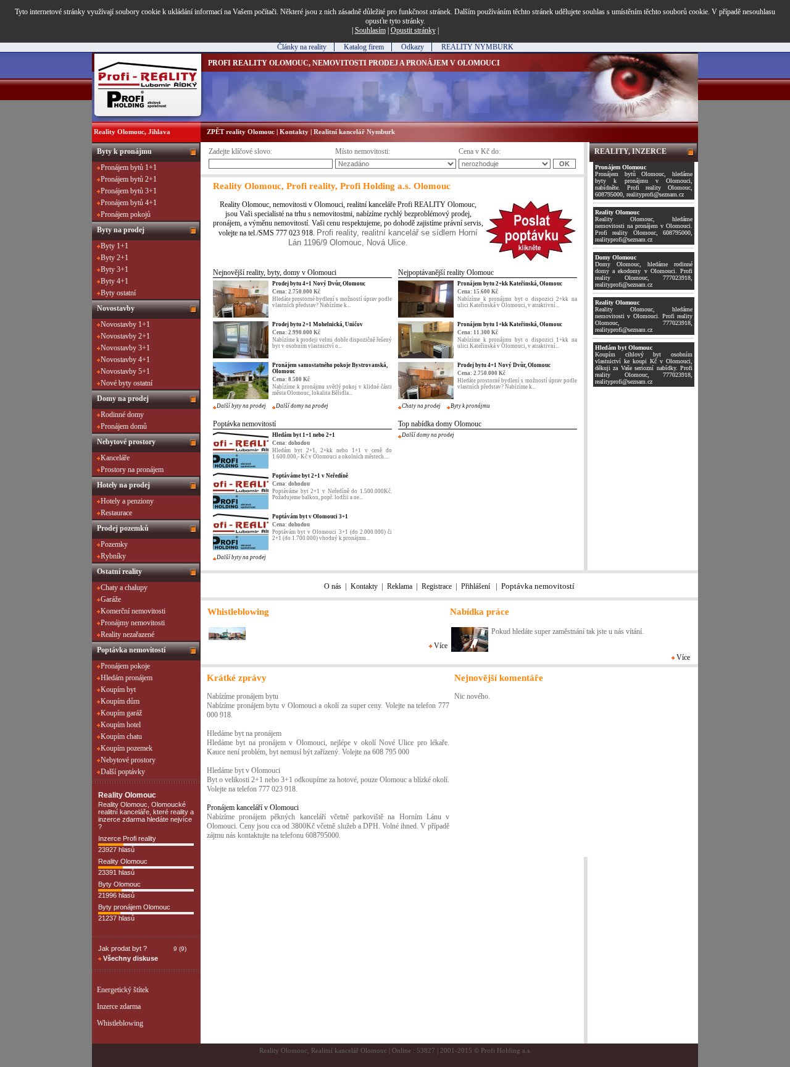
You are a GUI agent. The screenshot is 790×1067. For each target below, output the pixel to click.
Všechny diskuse (129, 958)
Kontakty (294, 131)
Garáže (111, 599)
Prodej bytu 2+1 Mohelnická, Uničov (317, 324)
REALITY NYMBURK (477, 47)
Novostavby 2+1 (125, 336)
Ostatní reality (119, 571)
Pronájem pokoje (125, 666)
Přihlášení (475, 586)
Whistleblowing (120, 1023)
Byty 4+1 (114, 281)
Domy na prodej (123, 398)
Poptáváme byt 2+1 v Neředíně (310, 476)
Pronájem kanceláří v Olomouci (253, 807)
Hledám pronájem (126, 677)
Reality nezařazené (127, 634)
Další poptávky (123, 771)
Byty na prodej (120, 230)
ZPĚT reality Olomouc (241, 131)
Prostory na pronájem (132, 469)
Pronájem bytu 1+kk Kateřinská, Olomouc (509, 324)
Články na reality (301, 47)
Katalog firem (364, 47)
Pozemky (114, 544)
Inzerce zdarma (119, 1006)
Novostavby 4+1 (125, 359)
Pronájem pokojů (126, 214)
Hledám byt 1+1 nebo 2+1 (303, 435)
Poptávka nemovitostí (131, 650)
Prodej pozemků (123, 528)
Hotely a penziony (127, 501)
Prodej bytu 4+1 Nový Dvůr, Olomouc (318, 283)
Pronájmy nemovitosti (133, 622)
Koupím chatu (121, 736)
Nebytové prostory (126, 441)
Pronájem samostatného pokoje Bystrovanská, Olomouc (330, 368)
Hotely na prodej (123, 485)
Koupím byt (118, 689)
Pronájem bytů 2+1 (129, 179)
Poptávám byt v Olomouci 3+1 (310, 516)
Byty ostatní (118, 293)
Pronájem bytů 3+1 (129, 191)
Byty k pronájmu (124, 151)
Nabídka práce (479, 612)
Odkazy (412, 47)
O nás (332, 586)
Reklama (399, 586)
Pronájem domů (124, 426)
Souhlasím (370, 30)
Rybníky (113, 556)
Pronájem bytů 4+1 (129, 202)
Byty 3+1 (114, 269)
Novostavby (116, 308)
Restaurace (116, 512)
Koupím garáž (121, 713)
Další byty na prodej (241, 406)
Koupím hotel (121, 724)
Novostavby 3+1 (125, 348)
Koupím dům (120, 701)
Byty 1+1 (114, 246)
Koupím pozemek (126, 748)
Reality (230, 204)
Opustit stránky (413, 30)
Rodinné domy (122, 414)
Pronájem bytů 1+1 (129, 167)
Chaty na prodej (421, 406)
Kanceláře (115, 457)
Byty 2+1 (114, 257)
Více (439, 645)
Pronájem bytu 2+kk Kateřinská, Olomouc (509, 283)
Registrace (437, 586)
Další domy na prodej (302, 406)
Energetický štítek (123, 989)
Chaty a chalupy (124, 587)
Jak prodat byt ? (122, 948)
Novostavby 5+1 (125, 371)
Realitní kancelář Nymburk (354, 131)
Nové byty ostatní (126, 383)
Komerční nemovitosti (133, 611)
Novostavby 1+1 (125, 324)
